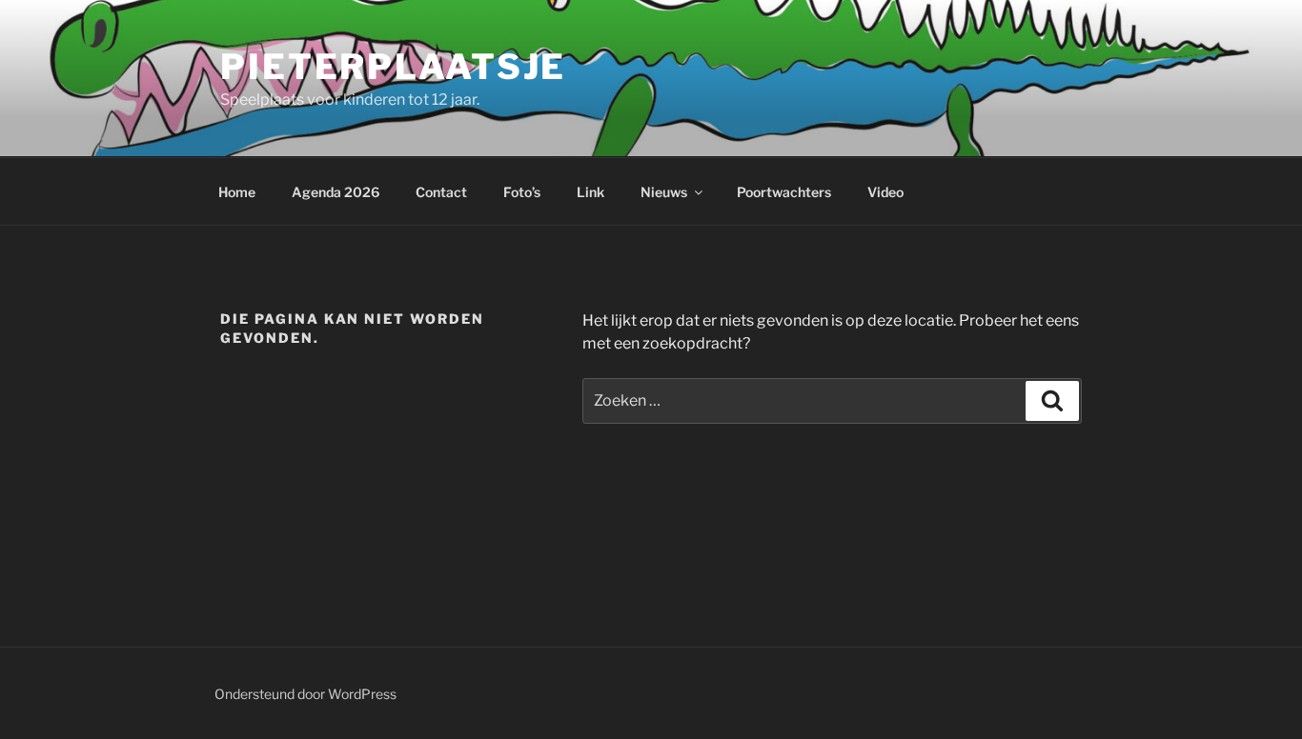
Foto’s (521, 192)
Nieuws (664, 192)
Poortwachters (784, 192)
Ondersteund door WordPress (305, 694)
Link (590, 192)
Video (885, 192)
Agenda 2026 (335, 192)
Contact (441, 192)
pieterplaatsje (393, 67)
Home (236, 192)
